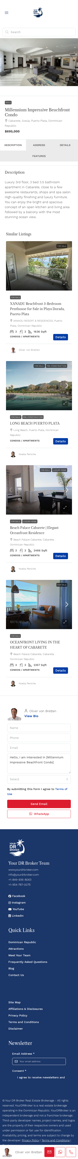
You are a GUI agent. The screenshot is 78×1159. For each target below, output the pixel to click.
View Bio (31, 716)
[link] (39, 266)
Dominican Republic (22, 942)
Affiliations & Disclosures (25, 1008)
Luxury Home (59, 470)
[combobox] (39, 779)
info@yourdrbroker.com (23, 874)
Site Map (14, 1002)
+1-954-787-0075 (19, 884)
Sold (8, 102)
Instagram (18, 902)
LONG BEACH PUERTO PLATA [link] (35, 423)
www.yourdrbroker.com (23, 869)
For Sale (61, 246)
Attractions (16, 948)
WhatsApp (41, 814)
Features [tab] (39, 156)
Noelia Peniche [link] (27, 454)
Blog (11, 968)
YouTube (18, 909)
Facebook (18, 896)
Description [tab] (13, 145)
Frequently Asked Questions (27, 961)
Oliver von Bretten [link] (29, 349)
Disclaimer (15, 1028)
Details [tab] (65, 145)
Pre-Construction (56, 366)
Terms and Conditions (23, 1022)
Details (60, 337)
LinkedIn (17, 915)
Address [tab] (39, 145)
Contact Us (16, 975)
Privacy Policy (17, 1015)
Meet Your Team (19, 955)
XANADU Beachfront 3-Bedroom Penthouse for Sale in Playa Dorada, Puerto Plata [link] (37, 309)
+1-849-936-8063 (19, 879)
